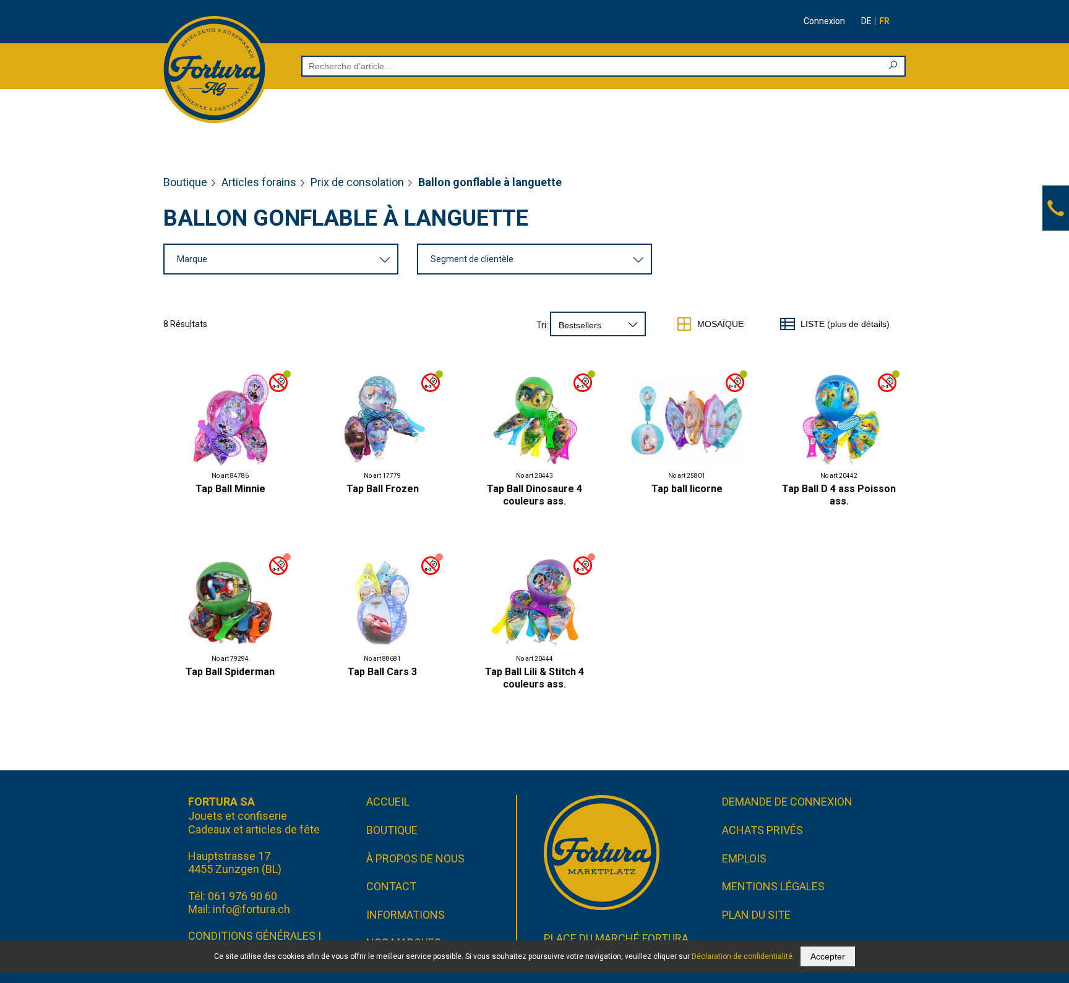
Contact (391, 886)
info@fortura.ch (251, 909)
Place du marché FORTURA (616, 938)
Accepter (827, 956)
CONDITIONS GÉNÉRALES (252, 935)
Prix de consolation (357, 182)
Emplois (744, 858)
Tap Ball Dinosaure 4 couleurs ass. (534, 495)
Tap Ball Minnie (230, 489)
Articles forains (258, 182)
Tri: (542, 325)
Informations (405, 914)
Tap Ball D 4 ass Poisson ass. (839, 495)
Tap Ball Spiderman (230, 672)
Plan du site (756, 914)
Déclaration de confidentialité (742, 956)
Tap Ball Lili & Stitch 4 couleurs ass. (534, 678)
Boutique (185, 182)
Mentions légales (773, 886)
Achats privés (762, 829)
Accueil (388, 801)
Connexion (824, 21)
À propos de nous (415, 858)
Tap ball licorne (687, 489)
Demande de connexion (787, 801)
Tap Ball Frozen (382, 489)
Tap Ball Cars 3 (382, 672)
